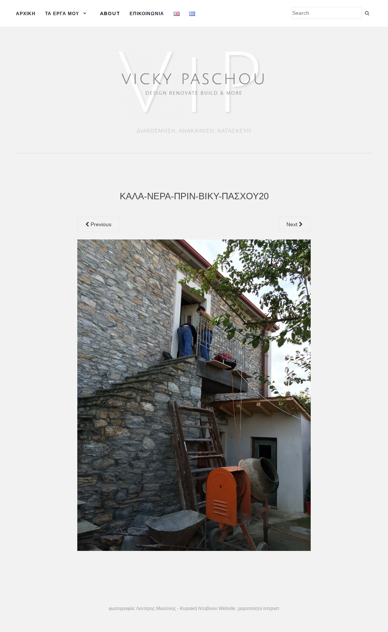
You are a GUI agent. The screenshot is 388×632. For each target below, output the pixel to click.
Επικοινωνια (147, 13)
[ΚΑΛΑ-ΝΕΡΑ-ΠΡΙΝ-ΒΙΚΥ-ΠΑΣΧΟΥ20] (194, 394)
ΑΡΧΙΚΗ (26, 13)
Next (292, 224)
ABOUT (110, 13)
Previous (100, 224)
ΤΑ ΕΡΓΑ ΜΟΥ (62, 13)
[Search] (367, 13)
